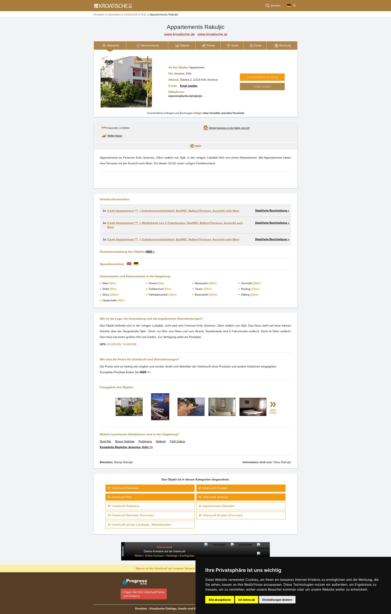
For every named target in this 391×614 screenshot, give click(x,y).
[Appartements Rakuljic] (129, 415)
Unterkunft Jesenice (215, 497)
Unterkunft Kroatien (214, 488)
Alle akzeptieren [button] (220, 599)
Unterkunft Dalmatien (125, 488)
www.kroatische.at (212, 34)
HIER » (150, 251)
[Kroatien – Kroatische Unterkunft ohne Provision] (113, 5)
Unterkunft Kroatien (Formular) (222, 515)
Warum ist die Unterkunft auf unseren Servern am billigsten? (174, 568)
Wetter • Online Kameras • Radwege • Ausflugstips (164, 555)
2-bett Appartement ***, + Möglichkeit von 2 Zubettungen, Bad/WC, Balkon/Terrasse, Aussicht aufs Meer (175, 225)
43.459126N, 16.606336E (122, 344)
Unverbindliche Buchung (262, 77)
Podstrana (145, 441)
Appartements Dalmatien (219, 506)
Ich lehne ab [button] (246, 599)
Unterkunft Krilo (122, 497)
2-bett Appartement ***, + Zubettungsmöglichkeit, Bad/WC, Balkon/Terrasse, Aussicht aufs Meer (173, 239)
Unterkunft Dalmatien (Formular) (133, 515)
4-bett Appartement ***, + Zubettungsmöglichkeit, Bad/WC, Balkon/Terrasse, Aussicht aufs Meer (173, 210)
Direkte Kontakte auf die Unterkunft (164, 551)
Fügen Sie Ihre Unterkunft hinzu (144, 594)
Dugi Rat (105, 441)
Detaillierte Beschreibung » (272, 210)
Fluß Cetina (177, 441)
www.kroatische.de (179, 34)
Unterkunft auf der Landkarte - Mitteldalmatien (141, 524)
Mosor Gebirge (124, 441)
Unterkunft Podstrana (125, 506)
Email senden (188, 85)
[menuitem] (110, 45)
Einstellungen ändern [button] (277, 599)
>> (145, 372)
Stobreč (161, 441)
